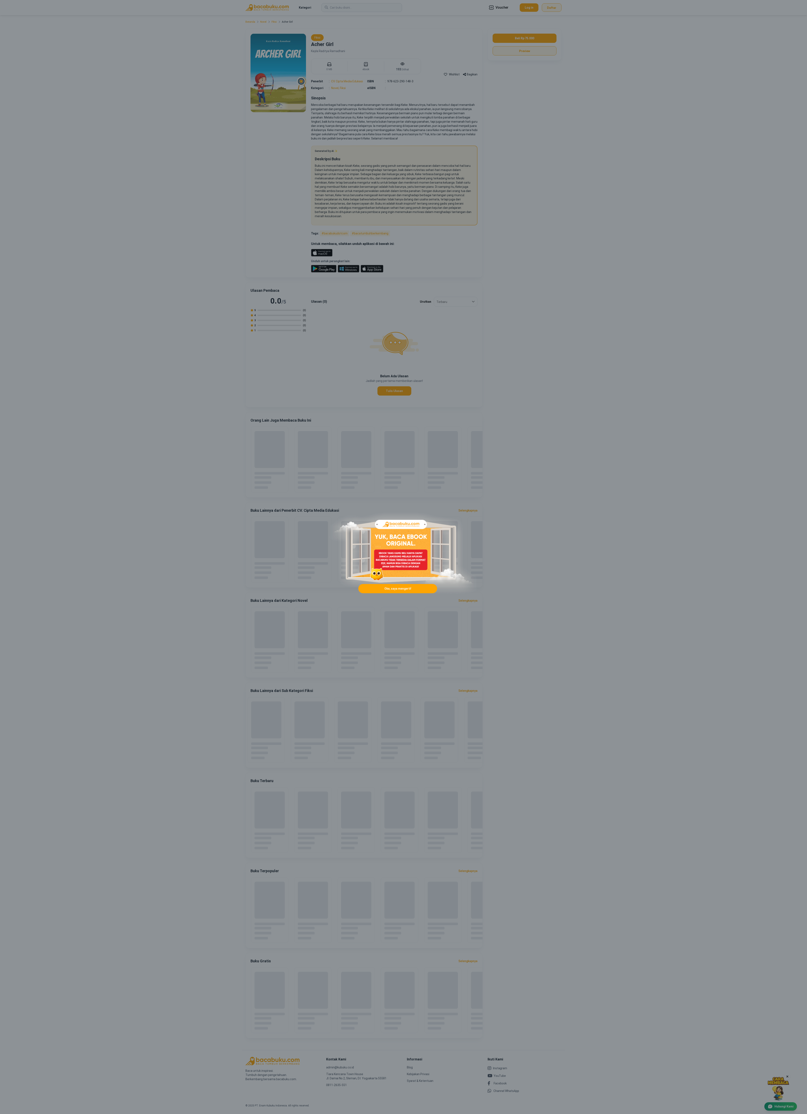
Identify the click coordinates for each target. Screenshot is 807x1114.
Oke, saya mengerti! (397, 588)
